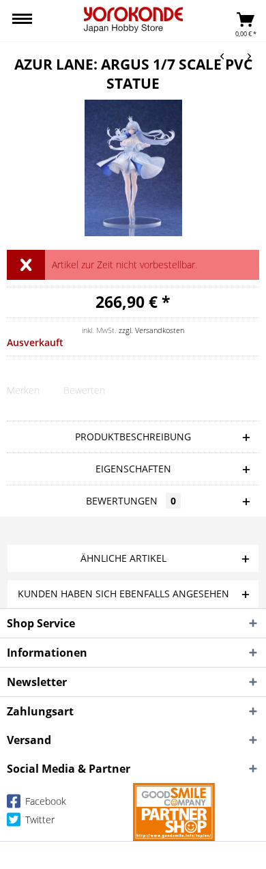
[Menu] (22, 20)
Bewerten (84, 390)
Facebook (44, 801)
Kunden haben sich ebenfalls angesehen (123, 593)
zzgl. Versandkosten (151, 330)
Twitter (39, 819)
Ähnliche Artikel (123, 558)
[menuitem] (22, 20)
